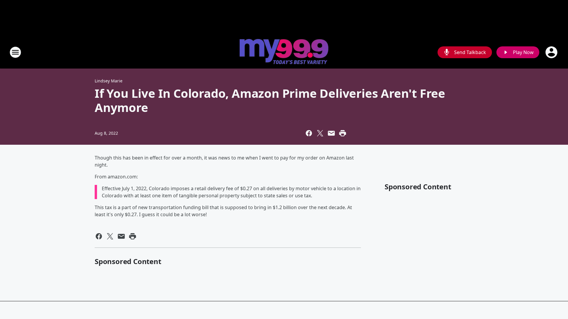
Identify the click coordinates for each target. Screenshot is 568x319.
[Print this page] (342, 133)
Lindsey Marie (108, 81)
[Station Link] (284, 52)
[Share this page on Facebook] (309, 133)
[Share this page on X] (320, 133)
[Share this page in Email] (331, 133)
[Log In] (552, 52)
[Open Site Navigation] (15, 52)
